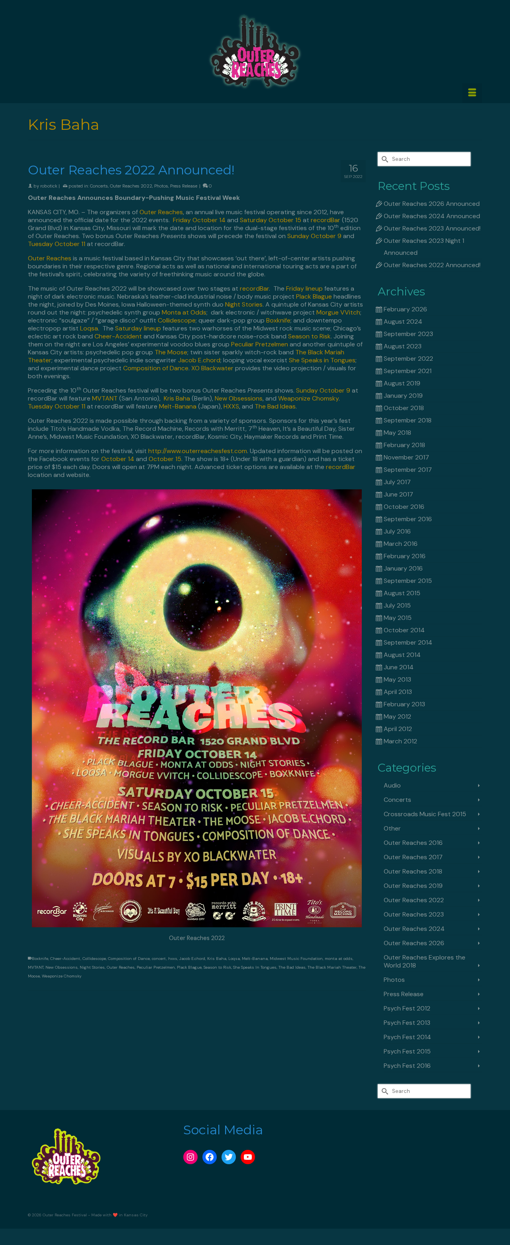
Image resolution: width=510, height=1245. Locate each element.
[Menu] (472, 93)
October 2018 (404, 408)
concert (159, 958)
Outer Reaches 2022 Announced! (432, 265)
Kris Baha (177, 398)
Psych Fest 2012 (407, 1008)
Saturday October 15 (270, 220)
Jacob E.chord (199, 360)
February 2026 (405, 309)
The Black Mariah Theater (332, 967)
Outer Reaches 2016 (413, 842)
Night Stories (244, 304)
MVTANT (105, 398)
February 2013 (404, 704)
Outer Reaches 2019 (413, 885)
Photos (161, 186)
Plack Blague (314, 296)
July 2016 (397, 531)
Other (392, 828)
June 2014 (399, 667)
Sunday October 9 (314, 236)
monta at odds (339, 958)
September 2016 (408, 519)
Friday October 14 (199, 220)
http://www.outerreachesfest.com (197, 451)
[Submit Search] (384, 159)
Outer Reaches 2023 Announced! (432, 228)
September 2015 (408, 581)
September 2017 (408, 469)
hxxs (172, 958)
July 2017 (397, 482)
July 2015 (397, 605)
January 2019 (403, 395)
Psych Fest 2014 (407, 1037)
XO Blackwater (212, 368)
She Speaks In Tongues (255, 967)
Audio (392, 785)
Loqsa (88, 328)
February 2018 (404, 445)
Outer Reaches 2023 (414, 914)
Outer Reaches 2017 (413, 857)
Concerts (99, 186)
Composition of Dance (155, 368)
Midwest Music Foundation (296, 958)
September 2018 (408, 420)
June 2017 (398, 494)
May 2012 (397, 716)
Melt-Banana (177, 406)
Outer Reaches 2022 (131, 186)
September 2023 (408, 334)
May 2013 (397, 679)
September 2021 (408, 371)
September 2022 (408, 358)
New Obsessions (239, 398)
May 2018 (397, 432)
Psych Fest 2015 (407, 1051)
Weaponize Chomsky (308, 398)
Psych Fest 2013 (407, 1022)
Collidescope (177, 320)
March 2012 (400, 741)
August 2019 (402, 383)
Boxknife (278, 320)
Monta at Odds (184, 312)
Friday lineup (304, 288)
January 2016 (403, 568)
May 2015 (398, 618)
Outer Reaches (161, 212)
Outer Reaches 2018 (413, 871)
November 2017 (406, 457)
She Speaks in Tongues (322, 360)
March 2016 (401, 543)
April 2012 (398, 729)
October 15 (165, 459)
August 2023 (403, 346)
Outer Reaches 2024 (414, 928)
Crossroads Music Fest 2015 (425, 814)
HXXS (231, 406)
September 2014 (408, 642)
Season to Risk (309, 336)
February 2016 (405, 556)
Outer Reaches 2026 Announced (432, 203)
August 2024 (403, 321)
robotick (48, 186)
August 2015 (402, 593)
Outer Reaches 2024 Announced (432, 216)
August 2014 (402, 655)
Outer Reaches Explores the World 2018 (424, 961)
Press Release (183, 186)
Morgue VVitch (338, 312)
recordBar (325, 220)
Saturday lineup (138, 328)
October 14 (117, 459)
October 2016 (404, 506)
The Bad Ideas (275, 406)
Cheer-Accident (118, 336)
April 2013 (398, 692)
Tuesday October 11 (56, 244)
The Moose (171, 352)
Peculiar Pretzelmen (259, 344)
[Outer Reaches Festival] (255, 51)
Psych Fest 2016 (407, 1065)
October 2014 (404, 630)
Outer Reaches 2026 (414, 943)
